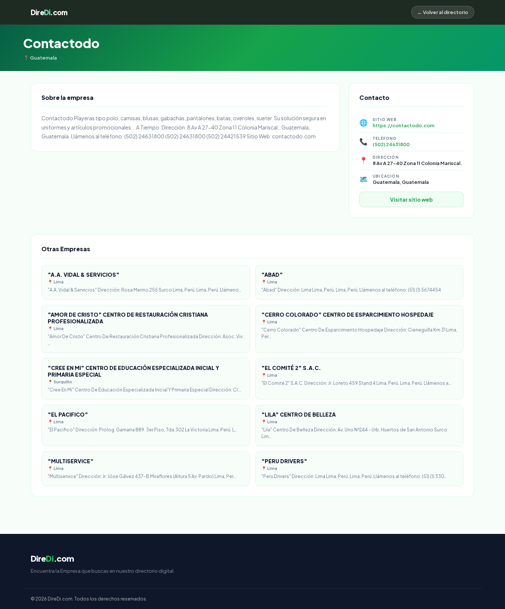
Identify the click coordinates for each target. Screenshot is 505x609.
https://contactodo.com (403, 125)
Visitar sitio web (411, 199)
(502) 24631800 (391, 144)
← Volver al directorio (442, 12)
